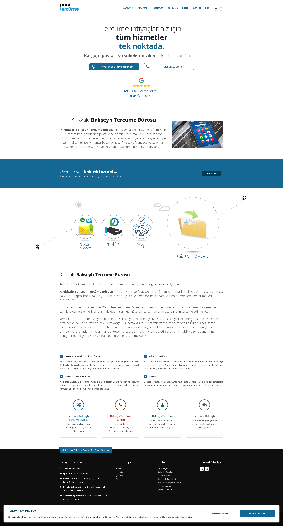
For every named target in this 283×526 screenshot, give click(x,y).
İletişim (197, 8)
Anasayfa (128, 8)
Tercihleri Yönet (220, 514)
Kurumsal (142, 8)
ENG (207, 8)
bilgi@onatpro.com (79, 473)
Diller (185, 8)
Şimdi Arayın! (211, 173)
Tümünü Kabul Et (257, 514)
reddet (106, 517)
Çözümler (173, 8)
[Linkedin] (216, 8)
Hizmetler (158, 8)
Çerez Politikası (160, 517)
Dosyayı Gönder (85, 246)
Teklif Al (113, 244)
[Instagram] (221, 8)
